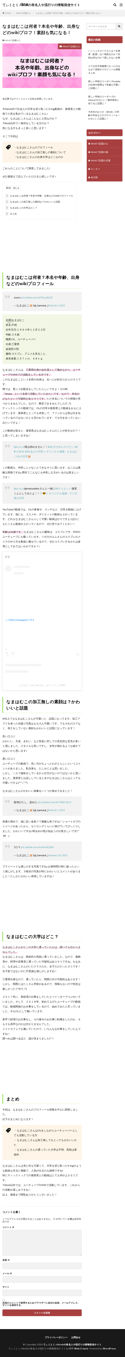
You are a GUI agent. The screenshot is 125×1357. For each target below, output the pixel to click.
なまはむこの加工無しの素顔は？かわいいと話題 (33, 201)
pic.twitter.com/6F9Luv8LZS (37, 297)
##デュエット (63, 488)
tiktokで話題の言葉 (101, 160)
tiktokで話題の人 (23, 13)
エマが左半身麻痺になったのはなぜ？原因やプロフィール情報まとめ (104, 69)
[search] (119, 26)
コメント (8, 1227)
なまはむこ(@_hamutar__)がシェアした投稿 (42, 685)
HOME (8, 13)
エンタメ (95, 168)
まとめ (11, 213)
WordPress (109, 1348)
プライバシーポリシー (56, 1337)
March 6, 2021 (57, 305)
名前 (6, 1260)
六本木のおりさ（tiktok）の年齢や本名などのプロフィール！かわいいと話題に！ (104, 115)
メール (7, 1273)
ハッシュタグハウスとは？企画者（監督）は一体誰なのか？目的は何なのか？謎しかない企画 (104, 54)
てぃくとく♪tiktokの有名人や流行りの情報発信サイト (41, 4)
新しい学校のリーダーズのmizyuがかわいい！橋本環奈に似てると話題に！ (103, 100)
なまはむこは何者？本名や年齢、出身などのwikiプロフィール (39, 195)
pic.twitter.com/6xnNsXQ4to (37, 847)
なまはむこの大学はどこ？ (21, 207)
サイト (5, 1287)
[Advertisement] (42, 243)
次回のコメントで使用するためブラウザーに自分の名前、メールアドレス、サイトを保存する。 (41, 1304)
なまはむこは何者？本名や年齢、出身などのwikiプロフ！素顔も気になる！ (69, 13)
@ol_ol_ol (19, 446)
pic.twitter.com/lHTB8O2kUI (54, 802)
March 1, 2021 (57, 810)
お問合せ (75, 1337)
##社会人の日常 (34, 451)
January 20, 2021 (58, 855)
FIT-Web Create (78, 1348)
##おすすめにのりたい (61, 446)
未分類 (94, 177)
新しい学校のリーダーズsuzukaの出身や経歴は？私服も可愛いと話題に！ (104, 84)
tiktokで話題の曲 (99, 152)
